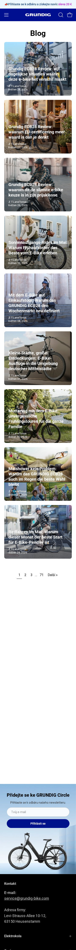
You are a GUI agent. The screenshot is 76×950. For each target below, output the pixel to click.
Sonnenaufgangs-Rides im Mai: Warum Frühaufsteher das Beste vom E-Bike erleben (38, 247)
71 (41, 575)
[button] (60, 15)
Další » (53, 575)
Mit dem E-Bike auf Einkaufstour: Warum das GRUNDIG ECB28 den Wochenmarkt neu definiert (34, 303)
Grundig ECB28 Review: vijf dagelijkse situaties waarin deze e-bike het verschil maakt (37, 74)
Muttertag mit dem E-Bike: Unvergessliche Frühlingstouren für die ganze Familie (36, 418)
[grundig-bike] (38, 14)
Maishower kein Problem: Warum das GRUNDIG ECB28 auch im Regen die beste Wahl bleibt (36, 476)
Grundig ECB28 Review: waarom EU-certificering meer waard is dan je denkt (36, 132)
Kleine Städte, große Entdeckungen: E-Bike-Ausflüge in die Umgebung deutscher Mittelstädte (33, 360)
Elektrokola (13, 936)
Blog (38, 33)
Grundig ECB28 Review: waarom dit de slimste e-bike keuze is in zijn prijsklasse (35, 190)
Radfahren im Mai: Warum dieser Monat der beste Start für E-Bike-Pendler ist (35, 537)
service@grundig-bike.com (26, 898)
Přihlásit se (38, 823)
